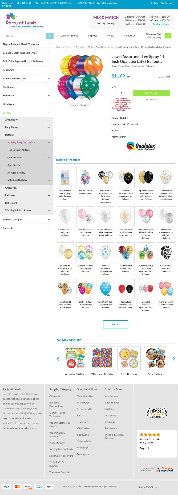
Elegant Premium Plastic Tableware (21, 44)
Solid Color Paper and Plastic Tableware (23, 61)
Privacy (110, 35)
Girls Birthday (14, 157)
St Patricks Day (85, 408)
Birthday (9, 134)
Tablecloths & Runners (56, 464)
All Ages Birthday (16, 172)
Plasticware (9, 87)
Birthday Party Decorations (21, 142)
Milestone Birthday (17, 180)
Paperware (8, 69)
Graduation (11, 187)
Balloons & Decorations (15, 78)
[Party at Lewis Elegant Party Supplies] (31, 20)
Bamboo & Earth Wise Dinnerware (20, 52)
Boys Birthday (14, 165)
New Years (83, 453)
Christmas (82, 447)
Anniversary (11, 119)
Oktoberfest (83, 428)
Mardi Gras (83, 402)
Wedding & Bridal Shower (18, 210)
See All (115, 324)
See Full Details (161, 24)
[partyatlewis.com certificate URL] (157, 469)
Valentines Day (85, 396)
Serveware (8, 95)
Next (173, 358)
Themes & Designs (12, 219)
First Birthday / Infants (18, 149)
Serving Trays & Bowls (61, 449)
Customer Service (69, 35)
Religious (10, 195)
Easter (80, 415)
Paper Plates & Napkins (57, 434)
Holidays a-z (9, 104)
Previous (58, 358)
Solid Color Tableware (61, 455)
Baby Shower (11, 127)
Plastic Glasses (57, 442)
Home (59, 47)
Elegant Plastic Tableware (57, 414)
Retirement (11, 202)
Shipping (92, 35)
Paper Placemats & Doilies (59, 424)
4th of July (82, 421)
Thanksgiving (84, 441)
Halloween (83, 434)
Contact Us (129, 35)
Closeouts (8, 228)
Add (152, 93)
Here (114, 3)
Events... (7, 112)
